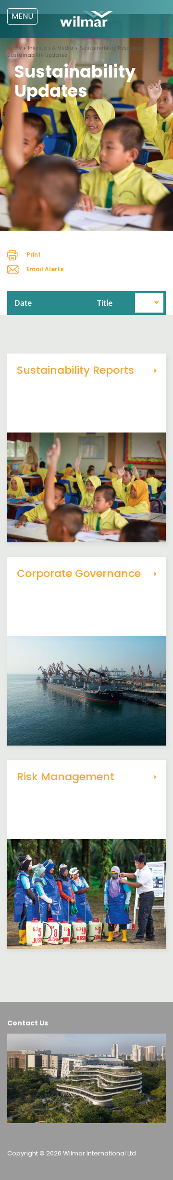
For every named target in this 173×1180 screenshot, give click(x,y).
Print (33, 254)
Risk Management (65, 776)
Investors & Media (51, 48)
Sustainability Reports (75, 370)
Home (14, 48)
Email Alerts (44, 269)
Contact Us (27, 1023)
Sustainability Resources (111, 48)
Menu (22, 16)
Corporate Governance (79, 573)
